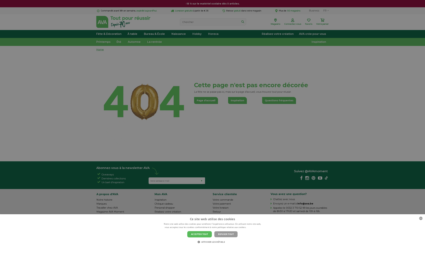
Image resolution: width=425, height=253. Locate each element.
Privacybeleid (210, 247)
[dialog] (212, 233)
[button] (212, 242)
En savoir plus (253, 227)
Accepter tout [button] (199, 234)
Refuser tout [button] (226, 234)
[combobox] (421, 218)
